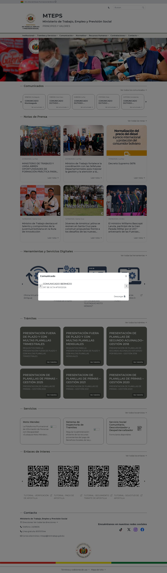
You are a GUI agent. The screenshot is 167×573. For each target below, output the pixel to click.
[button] (40, 286)
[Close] (126, 276)
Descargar (119, 296)
